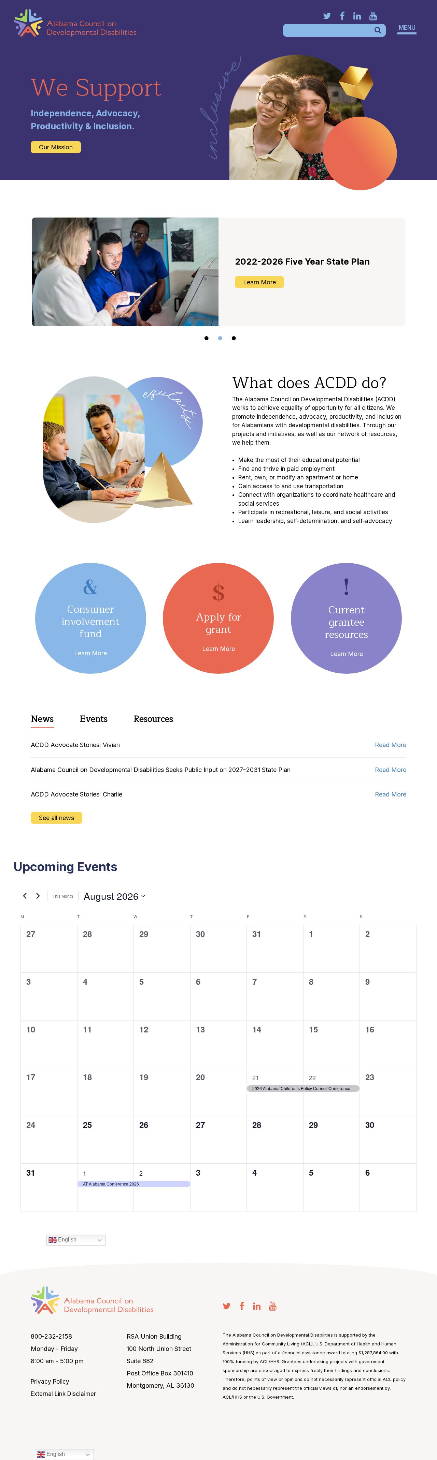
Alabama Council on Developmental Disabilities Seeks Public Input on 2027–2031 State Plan (161, 769)
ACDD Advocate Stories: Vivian (75, 744)
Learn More (90, 653)
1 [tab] (206, 338)
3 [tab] (233, 338)
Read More (390, 744)
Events (94, 719)
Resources (153, 719)
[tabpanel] (218, 272)
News (42, 719)
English (55, 1454)
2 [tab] (220, 338)
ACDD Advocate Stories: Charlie (76, 794)
